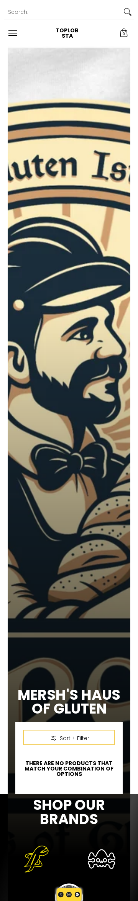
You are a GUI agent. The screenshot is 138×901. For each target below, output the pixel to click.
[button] (123, 33)
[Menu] (12, 33)
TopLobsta (67, 33)
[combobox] (63, 12)
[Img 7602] (101, 859)
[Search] (128, 12)
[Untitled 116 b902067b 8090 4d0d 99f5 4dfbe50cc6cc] (36, 859)
